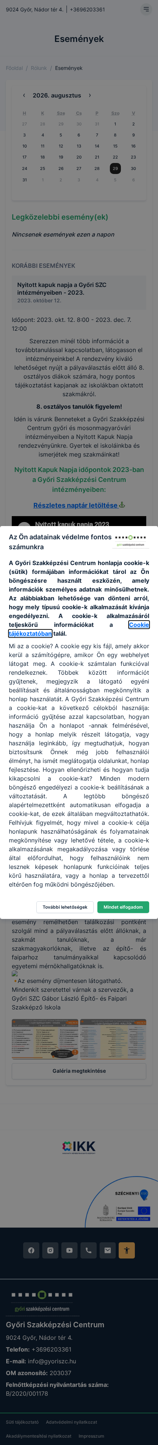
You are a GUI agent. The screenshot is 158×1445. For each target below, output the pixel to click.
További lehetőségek (65, 907)
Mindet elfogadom (123, 907)
